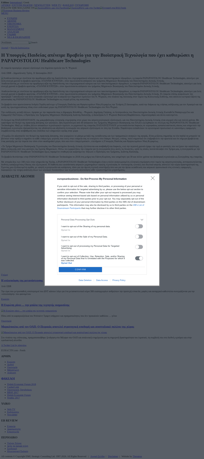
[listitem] (102, 219)
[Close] (154, 179)
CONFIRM (80, 269)
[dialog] (102, 229)
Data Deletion (85, 280)
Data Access (102, 280)
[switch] (139, 226)
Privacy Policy (118, 280)
